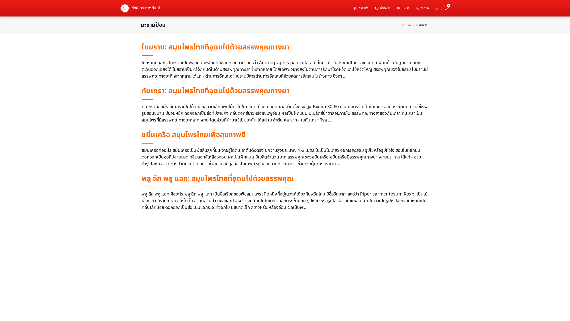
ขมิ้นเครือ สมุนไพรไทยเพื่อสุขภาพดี (194, 135)
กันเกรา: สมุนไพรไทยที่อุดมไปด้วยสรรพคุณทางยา (215, 91)
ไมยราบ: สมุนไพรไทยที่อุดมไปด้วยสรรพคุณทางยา (215, 47)
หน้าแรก (406, 25)
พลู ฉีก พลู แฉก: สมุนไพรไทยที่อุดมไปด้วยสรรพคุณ (217, 178)
